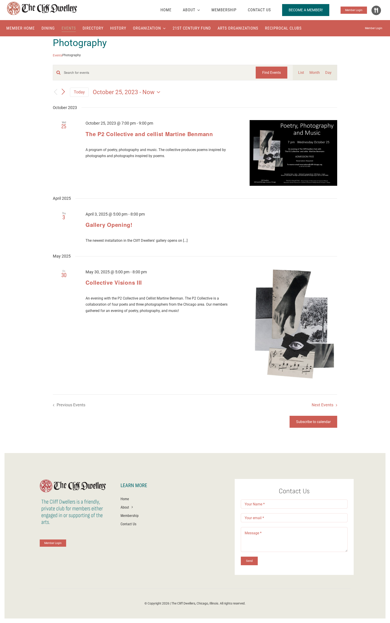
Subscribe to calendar (313, 422)
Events (57, 55)
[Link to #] (376, 10)
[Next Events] (63, 92)
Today (79, 92)
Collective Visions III (114, 282)
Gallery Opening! (109, 224)
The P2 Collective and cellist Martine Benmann (149, 134)
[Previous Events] (55, 92)
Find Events (271, 72)
